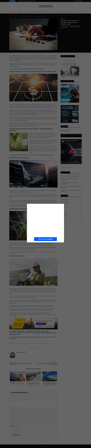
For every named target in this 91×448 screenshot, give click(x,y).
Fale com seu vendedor (45, 239)
